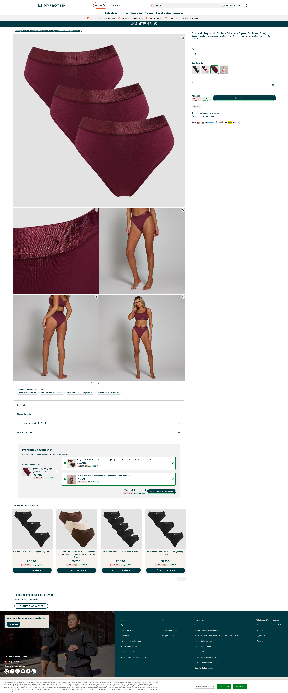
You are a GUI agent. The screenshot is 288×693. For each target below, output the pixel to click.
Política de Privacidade (203, 641)
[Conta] (239, 5)
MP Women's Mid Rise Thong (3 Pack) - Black (32, 552)
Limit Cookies (224, 686)
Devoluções (126, 636)
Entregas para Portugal (130, 652)
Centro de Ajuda (127, 630)
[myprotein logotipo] (51, 5)
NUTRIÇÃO (100, 5)
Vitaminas (149, 13)
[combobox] (192, 5)
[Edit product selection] (172, 463)
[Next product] (184, 579)
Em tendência (111, 13)
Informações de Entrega (131, 641)
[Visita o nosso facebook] (12, 671)
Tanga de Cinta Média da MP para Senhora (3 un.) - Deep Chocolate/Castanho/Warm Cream (76, 554)
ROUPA (116, 5)
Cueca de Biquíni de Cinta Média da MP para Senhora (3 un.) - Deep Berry (51, 31)
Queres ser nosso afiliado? (205, 657)
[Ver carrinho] (246, 5)
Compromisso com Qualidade (206, 630)
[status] (198, 85)
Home (17, 31)
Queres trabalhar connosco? (206, 663)
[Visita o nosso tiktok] (17, 671)
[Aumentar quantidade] (202, 85)
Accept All (240, 686)
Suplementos (136, 13)
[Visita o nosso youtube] (23, 671)
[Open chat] (34, 671)
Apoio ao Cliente (128, 625)
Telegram (260, 641)
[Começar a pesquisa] (152, 5)
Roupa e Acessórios (170, 630)
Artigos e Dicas (168, 636)
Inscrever (13, 624)
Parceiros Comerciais (202, 652)
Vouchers (260, 630)
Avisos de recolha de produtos (133, 657)
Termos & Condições (202, 646)
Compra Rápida (34, 570)
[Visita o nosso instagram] (6, 671)
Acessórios (178, 13)
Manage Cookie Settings (205, 686)
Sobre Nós (198, 625)
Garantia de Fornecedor (204, 668)
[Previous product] (179, 579)
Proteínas (123, 13)
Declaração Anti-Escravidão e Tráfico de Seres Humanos (217, 636)
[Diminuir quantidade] (194, 85)
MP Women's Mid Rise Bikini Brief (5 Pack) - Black (121, 553)
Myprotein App (263, 636)
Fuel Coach (229, 5)
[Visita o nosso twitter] (28, 671)
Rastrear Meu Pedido (129, 646)
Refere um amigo (269, 625)
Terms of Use (20, 691)
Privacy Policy (8, 691)
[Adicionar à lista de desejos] (273, 85)
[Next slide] (185, 546)
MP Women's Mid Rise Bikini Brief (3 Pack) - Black (165, 553)
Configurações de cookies (16, 656)
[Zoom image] (183, 38)
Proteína (165, 625)
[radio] (195, 54)
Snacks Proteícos (163, 13)
